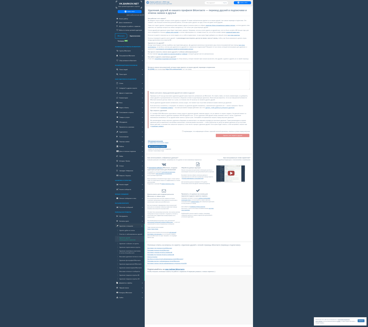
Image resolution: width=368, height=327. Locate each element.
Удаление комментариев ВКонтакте (130, 268)
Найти (225, 3)
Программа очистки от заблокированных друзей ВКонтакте (163, 261)
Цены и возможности (125, 22)
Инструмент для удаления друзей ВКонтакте (159, 248)
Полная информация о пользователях (192, 178)
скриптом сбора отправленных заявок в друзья (220, 25)
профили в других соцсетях (197, 206)
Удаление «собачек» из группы (129, 243)
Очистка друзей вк (152, 257)
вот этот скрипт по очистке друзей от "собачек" (173, 54)
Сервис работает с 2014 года (159, 2)
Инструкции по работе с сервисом (129, 26)
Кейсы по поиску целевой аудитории (130, 30)
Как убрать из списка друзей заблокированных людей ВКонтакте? (165, 259)
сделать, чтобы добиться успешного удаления (219, 107)
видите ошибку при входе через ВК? (135, 14)
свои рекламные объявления (164, 173)
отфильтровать (195, 201)
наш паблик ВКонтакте (174, 269)
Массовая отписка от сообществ (129, 271)
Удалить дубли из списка (127, 230)
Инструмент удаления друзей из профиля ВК (159, 252)
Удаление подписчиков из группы (129, 247)
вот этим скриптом (234, 35)
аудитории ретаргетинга (168, 172)
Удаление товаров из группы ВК (129, 275)
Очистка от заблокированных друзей (130, 234)
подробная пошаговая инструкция (165, 59)
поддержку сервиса (167, 107)
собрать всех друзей (172, 32)
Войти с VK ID (131, 11)
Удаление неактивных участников (129, 252)
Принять (361, 320)
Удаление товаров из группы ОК (129, 279)
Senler (149, 229)
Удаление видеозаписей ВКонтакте (130, 264)
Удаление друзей (127, 239)
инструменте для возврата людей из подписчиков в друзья (174, 49)
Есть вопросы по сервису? (158, 146)
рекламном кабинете (156, 167)
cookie (338, 321)
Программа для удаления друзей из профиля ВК (160, 254)
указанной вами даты (232, 32)
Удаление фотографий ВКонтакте (130, 260)
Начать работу (123, 18)
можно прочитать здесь (167, 184)
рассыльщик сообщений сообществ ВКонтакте (160, 222)
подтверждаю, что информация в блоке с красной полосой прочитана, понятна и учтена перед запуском (217, 131)
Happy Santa (154, 229)
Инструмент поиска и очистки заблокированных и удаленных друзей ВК (167, 263)
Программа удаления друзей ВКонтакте (158, 250)
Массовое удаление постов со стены (131, 256)
